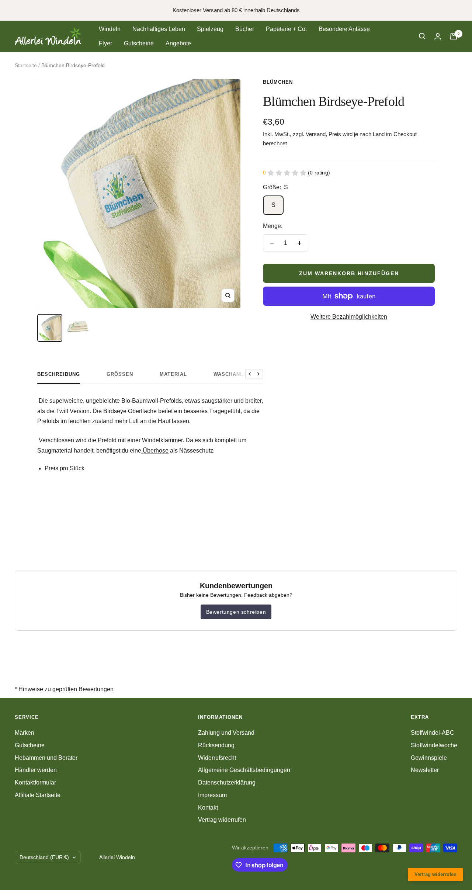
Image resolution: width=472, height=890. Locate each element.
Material (173, 374)
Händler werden (36, 770)
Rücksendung (216, 745)
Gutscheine (139, 43)
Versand (316, 134)
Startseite (26, 65)
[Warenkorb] (453, 36)
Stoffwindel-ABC (432, 733)
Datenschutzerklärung (227, 782)
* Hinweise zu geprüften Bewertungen (64, 689)
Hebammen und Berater (46, 758)
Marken (24, 733)
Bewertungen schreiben (236, 612)
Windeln (110, 29)
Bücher (244, 29)
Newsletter (425, 770)
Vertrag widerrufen (222, 820)
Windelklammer (162, 440)
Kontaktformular (35, 782)
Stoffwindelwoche (434, 745)
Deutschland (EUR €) (44, 857)
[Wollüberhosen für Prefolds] (142, 450)
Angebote (178, 43)
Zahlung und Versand (226, 733)
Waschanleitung (239, 374)
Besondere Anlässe (344, 29)
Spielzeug (210, 29)
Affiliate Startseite (37, 795)
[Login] (437, 36)
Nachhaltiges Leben (158, 29)
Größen (120, 374)
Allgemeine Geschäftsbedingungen (244, 770)
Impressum (212, 795)
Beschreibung (58, 374)
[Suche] (422, 36)
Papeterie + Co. (286, 29)
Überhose (156, 450)
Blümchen (278, 82)
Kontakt (208, 807)
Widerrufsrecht (217, 758)
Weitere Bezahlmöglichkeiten (348, 317)
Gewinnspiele (429, 758)
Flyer (105, 43)
